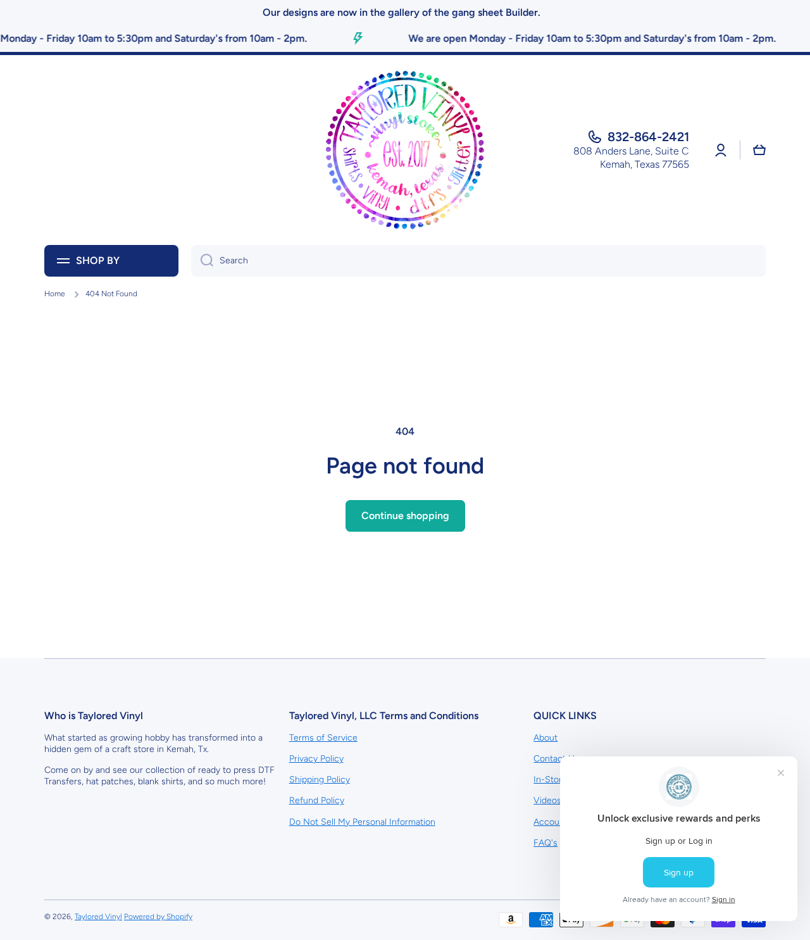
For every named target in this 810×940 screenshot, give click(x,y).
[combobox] (478, 261)
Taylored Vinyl (98, 916)
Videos (547, 800)
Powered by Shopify (158, 916)
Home (54, 293)
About (545, 737)
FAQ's (545, 842)
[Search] (202, 261)
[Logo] (405, 150)
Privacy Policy (316, 758)
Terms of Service (323, 737)
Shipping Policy (319, 779)
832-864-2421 (648, 136)
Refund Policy (316, 800)
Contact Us (556, 758)
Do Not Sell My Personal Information (362, 822)
